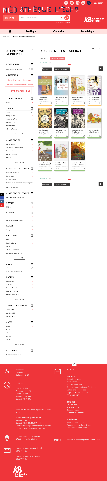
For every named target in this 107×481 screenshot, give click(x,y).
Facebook (20, 369)
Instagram (20, 372)
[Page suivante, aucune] (73, 63)
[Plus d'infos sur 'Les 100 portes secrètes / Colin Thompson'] (45, 118)
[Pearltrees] (72, 3)
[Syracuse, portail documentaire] (40, 9)
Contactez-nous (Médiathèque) (29, 448)
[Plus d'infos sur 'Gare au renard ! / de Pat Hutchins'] (94, 118)
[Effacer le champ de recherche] (61, 18)
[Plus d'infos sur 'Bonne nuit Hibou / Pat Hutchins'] (78, 85)
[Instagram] (83, 3)
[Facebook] (66, 3)
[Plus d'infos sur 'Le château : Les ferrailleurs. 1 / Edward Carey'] (61, 118)
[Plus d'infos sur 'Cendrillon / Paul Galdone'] (61, 151)
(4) (19, 134)
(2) (19, 258)
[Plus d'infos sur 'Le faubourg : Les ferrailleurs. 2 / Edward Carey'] (78, 118)
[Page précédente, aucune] (65, 63)
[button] (31, 31)
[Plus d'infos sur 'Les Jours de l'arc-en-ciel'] (61, 86)
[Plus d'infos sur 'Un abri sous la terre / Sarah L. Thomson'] (78, 151)
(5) (19, 344)
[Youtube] (77, 3)
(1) (19, 162)
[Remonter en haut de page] (74, 364)
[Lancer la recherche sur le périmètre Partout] (67, 18)
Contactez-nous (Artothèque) (28, 456)
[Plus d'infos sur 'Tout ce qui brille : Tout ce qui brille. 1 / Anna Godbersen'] (94, 86)
